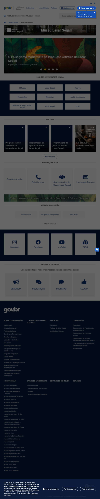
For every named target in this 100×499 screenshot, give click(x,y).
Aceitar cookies (88, 489)
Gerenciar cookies (52, 489)
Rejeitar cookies (70, 489)
